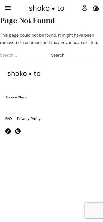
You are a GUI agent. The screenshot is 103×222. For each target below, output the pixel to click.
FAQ (8, 118)
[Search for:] (25, 55)
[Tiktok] (8, 131)
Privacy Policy (29, 118)
